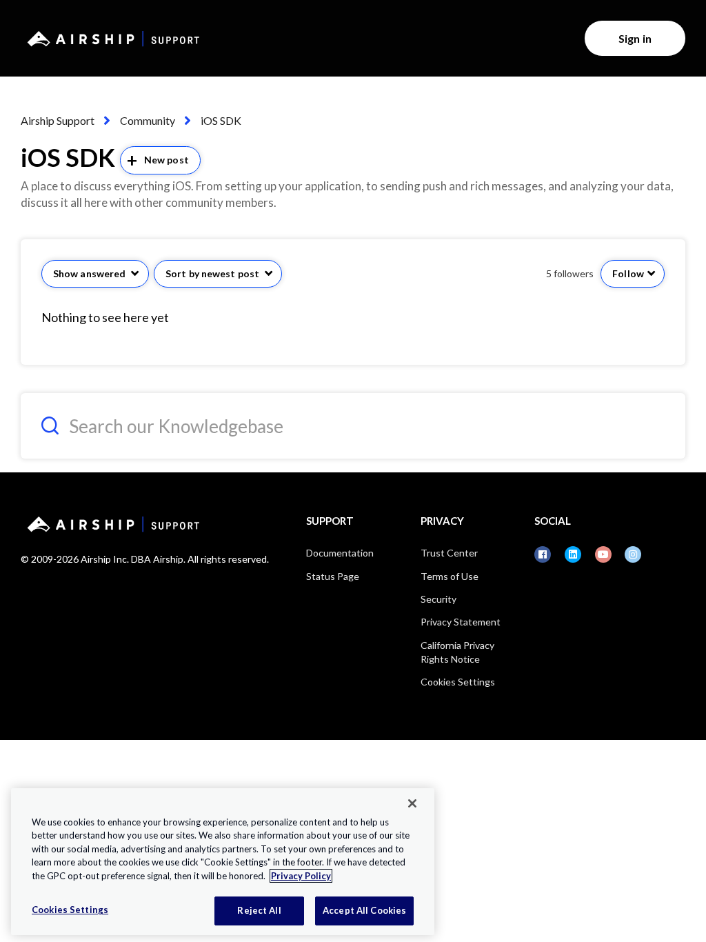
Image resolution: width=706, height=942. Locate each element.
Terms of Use (449, 576)
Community (147, 120)
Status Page (332, 576)
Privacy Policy (301, 875)
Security (438, 599)
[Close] (412, 803)
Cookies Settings (458, 682)
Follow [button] (628, 273)
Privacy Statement (461, 622)
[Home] (111, 38)
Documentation (340, 553)
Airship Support (57, 120)
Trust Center (449, 553)
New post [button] (166, 160)
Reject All (259, 910)
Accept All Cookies (364, 910)
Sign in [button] (635, 38)
